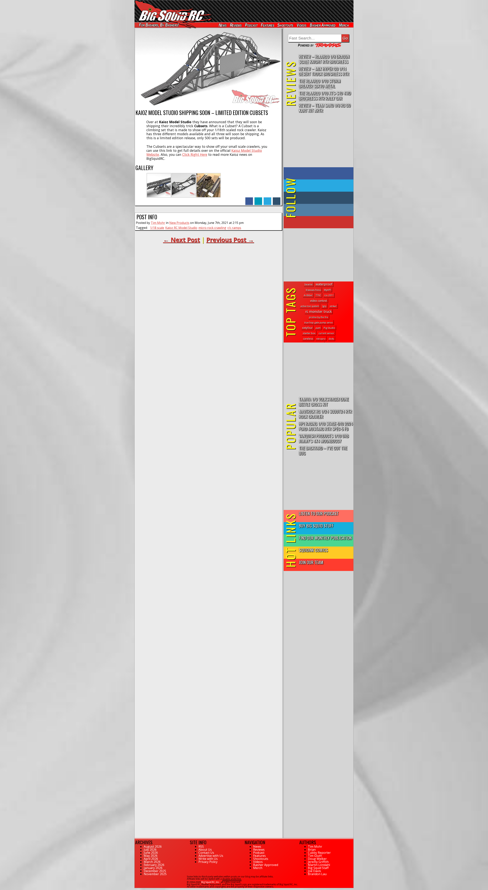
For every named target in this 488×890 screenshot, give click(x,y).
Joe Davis (314, 871)
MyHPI (327, 290)
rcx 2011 (329, 295)
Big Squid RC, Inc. (210, 882)
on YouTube (322, 222)
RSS (201, 846)
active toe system (309, 306)
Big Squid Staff (318, 868)
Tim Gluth (315, 856)
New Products (179, 223)
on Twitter (324, 185)
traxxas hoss (313, 290)
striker (333, 306)
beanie (309, 284)
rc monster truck (318, 311)
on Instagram (318, 210)
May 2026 (150, 856)
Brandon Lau (317, 874)
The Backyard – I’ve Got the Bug (323, 450)
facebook (249, 199)
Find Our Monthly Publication (325, 538)
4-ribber (308, 295)
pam (318, 328)
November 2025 (155, 874)
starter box (309, 333)
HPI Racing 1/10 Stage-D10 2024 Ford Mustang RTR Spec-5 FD (326, 426)
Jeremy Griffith (318, 862)
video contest (318, 300)
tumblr (276, 199)
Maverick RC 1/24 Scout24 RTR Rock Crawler (325, 414)
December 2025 (155, 871)
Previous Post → (230, 240)
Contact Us (206, 853)
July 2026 (150, 849)
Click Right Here (194, 154)
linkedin (258, 199)
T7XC (318, 295)
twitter (267, 199)
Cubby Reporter (319, 853)
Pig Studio (329, 328)
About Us (205, 849)
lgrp (324, 306)
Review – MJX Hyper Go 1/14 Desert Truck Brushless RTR (324, 71)
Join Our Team (311, 562)
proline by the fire (318, 317)
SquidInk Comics (313, 550)
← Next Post (181, 240)
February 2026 (154, 865)
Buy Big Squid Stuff (316, 525)
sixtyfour (307, 328)
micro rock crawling (212, 228)
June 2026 (151, 853)
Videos (302, 25)
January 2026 (153, 868)
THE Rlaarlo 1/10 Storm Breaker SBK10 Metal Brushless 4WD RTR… (320, 84)
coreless (308, 338)
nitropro (321, 338)
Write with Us (208, 859)
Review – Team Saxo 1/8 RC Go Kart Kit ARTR (325, 107)
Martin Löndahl (319, 865)
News (222, 25)
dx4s (331, 338)
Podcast (251, 25)
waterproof (324, 284)
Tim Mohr (158, 223)
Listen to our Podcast (319, 513)
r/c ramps (234, 228)
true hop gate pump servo (318, 322)
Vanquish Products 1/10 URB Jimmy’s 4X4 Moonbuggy (324, 438)
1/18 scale (157, 228)
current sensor (326, 333)
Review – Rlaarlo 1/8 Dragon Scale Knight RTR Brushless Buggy (324, 59)
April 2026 (151, 859)
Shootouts (285, 25)
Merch (344, 25)
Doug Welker (317, 859)
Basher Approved (323, 25)
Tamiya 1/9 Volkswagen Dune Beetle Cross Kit (324, 401)
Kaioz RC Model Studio (181, 228)
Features (267, 25)
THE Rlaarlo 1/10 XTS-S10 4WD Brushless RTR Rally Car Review (325, 96)
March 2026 (152, 862)
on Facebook (319, 173)
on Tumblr (324, 198)
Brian (312, 849)
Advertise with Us (210, 856)
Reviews (236, 25)
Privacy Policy (208, 862)
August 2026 (153, 846)
